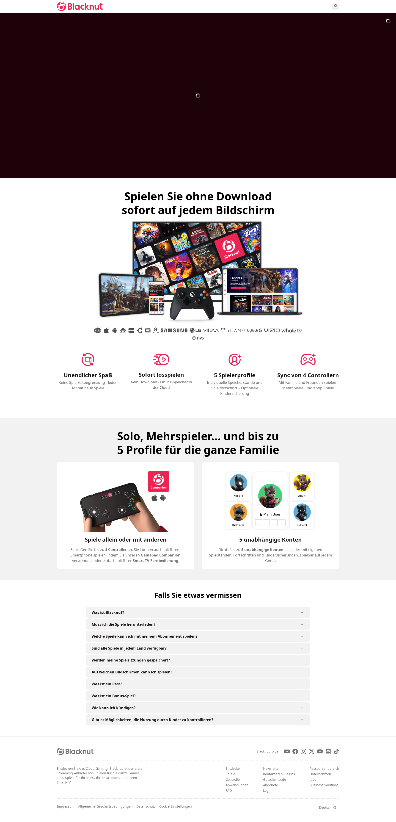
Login (267, 790)
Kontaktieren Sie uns (279, 774)
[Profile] (335, 6)
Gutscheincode (274, 779)
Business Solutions (324, 785)
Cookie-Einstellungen (175, 806)
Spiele (230, 774)
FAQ (229, 790)
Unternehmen (320, 774)
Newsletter (271, 768)
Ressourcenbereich (324, 768)
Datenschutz (146, 806)
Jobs (313, 779)
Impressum (65, 806)
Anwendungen (237, 785)
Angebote (270, 785)
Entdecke (233, 768)
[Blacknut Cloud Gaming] (80, 6)
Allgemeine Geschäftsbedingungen (105, 806)
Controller (233, 779)
